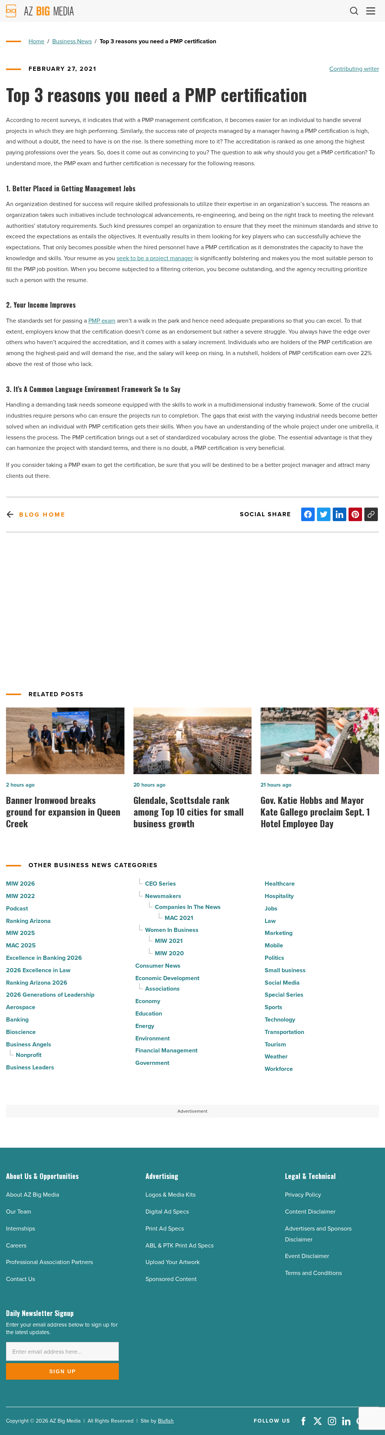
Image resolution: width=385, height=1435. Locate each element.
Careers (16, 1245)
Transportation (284, 1032)
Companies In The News (188, 907)
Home (36, 41)
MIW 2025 (20, 933)
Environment (152, 1038)
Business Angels (28, 1044)
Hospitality (279, 896)
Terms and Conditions (313, 1273)
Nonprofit (28, 1055)
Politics (274, 957)
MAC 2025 (21, 945)
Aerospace (20, 1007)
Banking (17, 1019)
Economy (147, 1001)
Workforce (279, 1068)
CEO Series (160, 883)
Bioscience (21, 1032)
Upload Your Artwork (173, 1262)
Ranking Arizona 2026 (36, 982)
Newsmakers (163, 896)
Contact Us (20, 1279)
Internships (20, 1228)
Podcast (17, 908)
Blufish (166, 1421)
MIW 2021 (169, 940)
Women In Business (172, 930)
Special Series (284, 994)
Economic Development (167, 978)
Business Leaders (30, 1067)
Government (152, 1062)
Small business (285, 970)
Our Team (18, 1211)
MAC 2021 (179, 917)
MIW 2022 (20, 896)
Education (148, 1013)
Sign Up (62, 1371)
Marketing (279, 933)
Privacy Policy (303, 1194)
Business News (72, 41)
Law (270, 921)
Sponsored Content (171, 1279)
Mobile (274, 945)
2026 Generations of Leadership (50, 994)
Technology (280, 1019)
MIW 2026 (20, 883)
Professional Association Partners (49, 1262)
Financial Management (166, 1050)
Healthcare (280, 883)
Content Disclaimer (310, 1211)
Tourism (275, 1044)
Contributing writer (354, 68)
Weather (276, 1056)
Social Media (282, 982)
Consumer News (157, 965)
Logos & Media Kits (171, 1194)
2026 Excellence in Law (38, 970)
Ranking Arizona (28, 921)
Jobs (271, 908)
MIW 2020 (169, 953)
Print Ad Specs (165, 1228)
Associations (162, 988)
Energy (144, 1026)
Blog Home (42, 514)
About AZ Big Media (32, 1194)
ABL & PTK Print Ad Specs (180, 1245)
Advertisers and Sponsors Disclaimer (318, 1234)
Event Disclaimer (307, 1256)
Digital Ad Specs (167, 1211)
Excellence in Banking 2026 (44, 957)
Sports (273, 1007)
